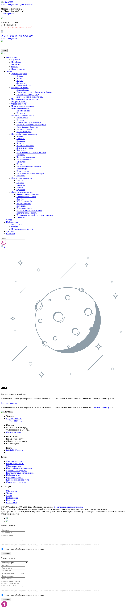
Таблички (20, 217)
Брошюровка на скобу (26, 196)
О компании (12, 57)
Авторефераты (22, 90)
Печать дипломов (24, 208)
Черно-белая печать (19, 87)
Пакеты (19, 187)
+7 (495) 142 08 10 (25, 4)
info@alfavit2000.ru (14, 450)
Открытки (21, 162)
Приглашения (22, 171)
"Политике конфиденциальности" (85, 544)
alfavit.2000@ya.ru (9, 4)
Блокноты (20, 138)
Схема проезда (7, 13)
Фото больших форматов (27, 127)
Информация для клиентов (23, 229)
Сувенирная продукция (21, 178)
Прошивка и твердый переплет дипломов (34, 215)
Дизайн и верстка (19, 74)
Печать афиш (22, 118)
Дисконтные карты (24, 148)
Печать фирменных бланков (28, 166)
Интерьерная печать (20, 108)
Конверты (20, 155)
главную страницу (101, 407)
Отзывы (14, 67)
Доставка (10, 231)
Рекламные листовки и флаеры (30, 173)
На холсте (20, 113)
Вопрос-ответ (17, 224)
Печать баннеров (23, 132)
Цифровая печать (19, 101)
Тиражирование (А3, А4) (27, 94)
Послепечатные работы (26, 213)
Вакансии (15, 64)
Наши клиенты (18, 69)
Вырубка (20, 199)
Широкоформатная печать (22, 115)
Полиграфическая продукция (24, 134)
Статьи (9, 220)
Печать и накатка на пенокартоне (31, 125)
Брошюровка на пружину (27, 194)
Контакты (10, 234)
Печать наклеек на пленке (22, 106)
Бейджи (19, 76)
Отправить (6, 554)
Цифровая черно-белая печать (29, 97)
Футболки (20, 190)
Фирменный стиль (24, 85)
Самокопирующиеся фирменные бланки (34, 92)
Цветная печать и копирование (25, 99)
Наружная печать (24, 129)
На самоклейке (23, 111)
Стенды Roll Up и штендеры (29, 122)
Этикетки (20, 176)
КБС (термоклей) (24, 201)
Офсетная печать (18, 104)
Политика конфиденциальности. (68, 507)
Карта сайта (11, 502)
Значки (19, 180)
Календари (21, 150)
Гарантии (15, 60)
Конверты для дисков (25, 157)
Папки (19, 164)
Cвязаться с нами (13, 432)
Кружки (20, 183)
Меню (4, 50)
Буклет (19, 78)
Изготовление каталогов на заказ (31, 152)
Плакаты (20, 120)
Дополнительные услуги (22, 192)
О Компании (11, 491)
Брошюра (20, 141)
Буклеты (20, 143)
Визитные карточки (25, 145)
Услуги (9, 71)
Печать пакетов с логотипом (29, 210)
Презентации (22, 169)
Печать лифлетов (24, 159)
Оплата (14, 227)
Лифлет (19, 81)
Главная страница (9, 403)
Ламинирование (23, 203)
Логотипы (21, 83)
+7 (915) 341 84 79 (25, 36)
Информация (12, 222)
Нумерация (21, 206)
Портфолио (16, 62)
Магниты (20, 185)
